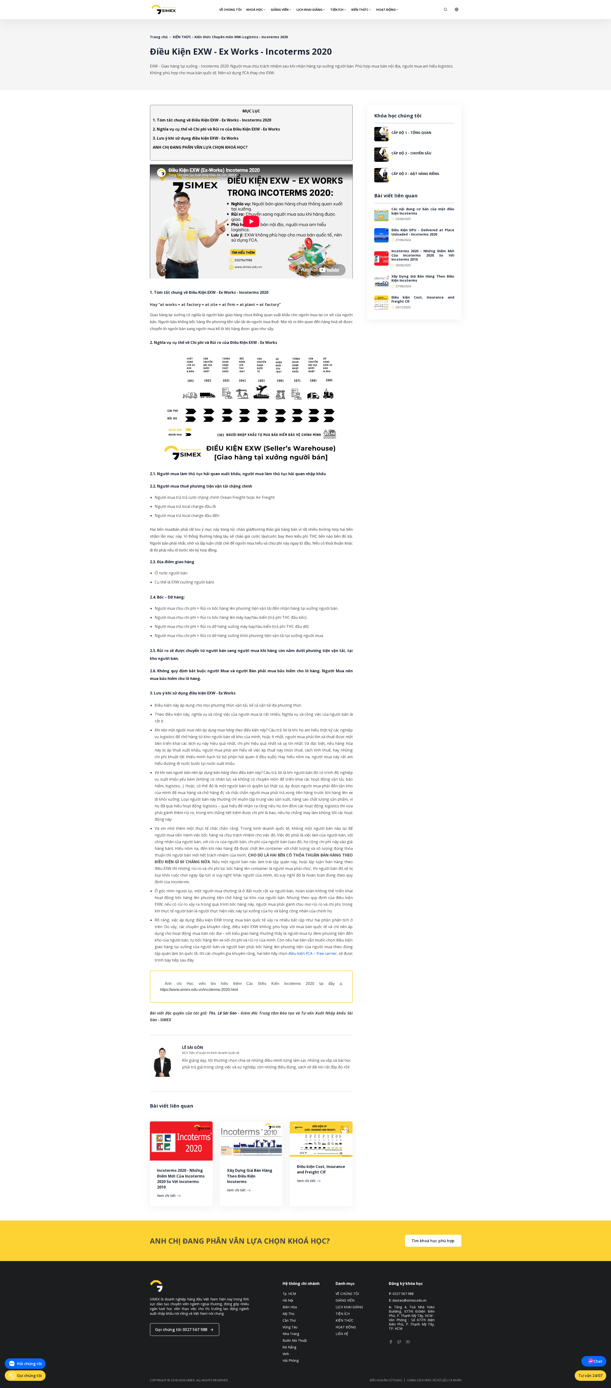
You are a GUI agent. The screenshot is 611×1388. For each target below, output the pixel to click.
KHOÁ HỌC (254, 9)
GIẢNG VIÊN (280, 9)
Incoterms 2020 (275, 37)
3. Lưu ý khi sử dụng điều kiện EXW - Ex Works (195, 138)
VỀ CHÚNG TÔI (230, 9)
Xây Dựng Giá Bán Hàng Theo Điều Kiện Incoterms (249, 1176)
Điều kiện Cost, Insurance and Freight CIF (321, 1169)
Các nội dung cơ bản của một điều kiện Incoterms (422, 211)
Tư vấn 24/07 (590, 1375)
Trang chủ (159, 37)
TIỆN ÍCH (336, 9)
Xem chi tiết (166, 1195)
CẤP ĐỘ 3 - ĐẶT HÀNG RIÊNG (415, 173)
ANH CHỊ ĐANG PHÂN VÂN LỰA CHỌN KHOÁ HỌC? (200, 147)
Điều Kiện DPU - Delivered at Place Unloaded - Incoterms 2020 (422, 232)
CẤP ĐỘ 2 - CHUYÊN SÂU (411, 153)
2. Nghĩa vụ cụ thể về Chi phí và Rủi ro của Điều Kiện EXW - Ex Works (216, 129)
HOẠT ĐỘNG (386, 9)
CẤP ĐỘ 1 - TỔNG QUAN (411, 132)
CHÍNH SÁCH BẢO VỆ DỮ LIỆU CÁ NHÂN (434, 1380)
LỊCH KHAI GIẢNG (309, 9)
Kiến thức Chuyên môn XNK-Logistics (226, 37)
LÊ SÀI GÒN (192, 1047)
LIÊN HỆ (342, 1334)
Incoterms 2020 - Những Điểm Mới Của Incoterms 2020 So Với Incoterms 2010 (181, 1179)
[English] (456, 9)
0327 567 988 (403, 1294)
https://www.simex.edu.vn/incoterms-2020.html (199, 990)
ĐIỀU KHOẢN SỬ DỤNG (386, 1380)
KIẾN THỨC (359, 9)
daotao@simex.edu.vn (409, 1300)
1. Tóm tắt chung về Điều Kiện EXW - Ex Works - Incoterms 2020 (212, 120)
